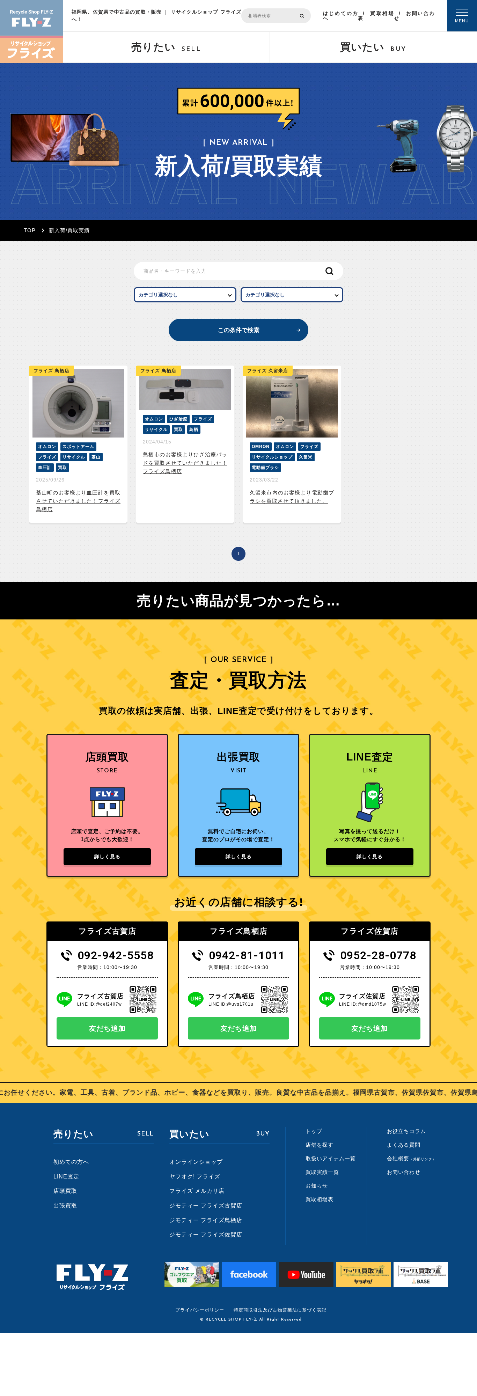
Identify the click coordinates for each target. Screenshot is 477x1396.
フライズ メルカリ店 (197, 1191)
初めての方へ (71, 1162)
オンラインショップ (196, 1162)
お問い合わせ (414, 15)
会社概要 (411, 1158)
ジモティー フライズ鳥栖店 (205, 1220)
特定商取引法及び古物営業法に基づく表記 (280, 1310)
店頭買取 (65, 1191)
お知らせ (317, 1186)
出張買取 (65, 1205)
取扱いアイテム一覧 (331, 1158)
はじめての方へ (340, 15)
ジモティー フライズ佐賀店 (205, 1234)
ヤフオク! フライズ (194, 1177)
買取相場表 (376, 15)
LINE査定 (66, 1177)
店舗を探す (319, 1145)
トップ (314, 1131)
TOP (30, 230)
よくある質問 (403, 1145)
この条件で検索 (238, 330)
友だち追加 (107, 1028)
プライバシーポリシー (199, 1310)
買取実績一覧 (322, 1172)
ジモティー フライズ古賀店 (205, 1205)
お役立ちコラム (406, 1131)
